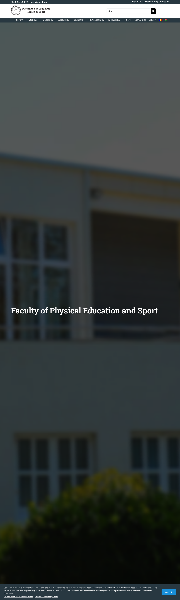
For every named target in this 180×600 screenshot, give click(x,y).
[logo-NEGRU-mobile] (30, 6)
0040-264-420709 (19, 2)
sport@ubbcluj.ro (38, 2)
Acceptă (168, 592)
